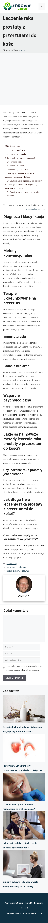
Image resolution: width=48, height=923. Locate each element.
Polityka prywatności (13, 903)
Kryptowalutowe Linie (35, 209)
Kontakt (28, 903)
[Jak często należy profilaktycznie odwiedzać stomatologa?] (24, 826)
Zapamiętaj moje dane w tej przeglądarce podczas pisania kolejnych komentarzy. (24, 668)
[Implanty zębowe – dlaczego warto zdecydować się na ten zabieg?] (24, 865)
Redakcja (24, 908)
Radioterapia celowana (16, 567)
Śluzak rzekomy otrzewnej (18, 571)
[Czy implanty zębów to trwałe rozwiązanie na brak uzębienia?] (24, 787)
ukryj (18, 146)
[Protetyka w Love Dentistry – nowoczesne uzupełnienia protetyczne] (24, 749)
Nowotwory (12, 563)
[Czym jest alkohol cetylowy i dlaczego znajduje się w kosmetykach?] (24, 710)
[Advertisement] (24, 79)
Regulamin (39, 903)
